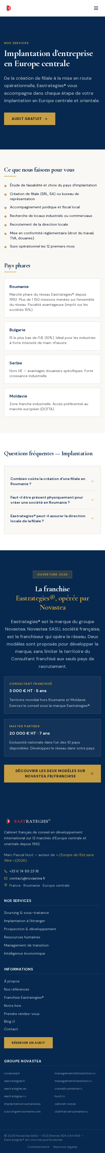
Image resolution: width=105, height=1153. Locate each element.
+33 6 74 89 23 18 (24, 871)
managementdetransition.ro (75, 1073)
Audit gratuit (27, 118)
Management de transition (26, 945)
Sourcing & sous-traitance (26, 912)
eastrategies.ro (15, 1096)
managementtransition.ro (73, 1081)
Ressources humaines (22, 937)
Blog (7, 1021)
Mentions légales (65, 1147)
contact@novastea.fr (27, 878)
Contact (11, 1029)
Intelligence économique (24, 953)
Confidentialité (38, 1147)
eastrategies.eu (15, 1089)
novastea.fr (12, 1073)
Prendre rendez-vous (22, 1013)
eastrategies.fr (14, 1081)
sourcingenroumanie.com (22, 1111)
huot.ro (60, 1096)
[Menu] (96, 8)
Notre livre (12, 1005)
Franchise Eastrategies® (24, 997)
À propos (12, 981)
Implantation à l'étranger (24, 920)
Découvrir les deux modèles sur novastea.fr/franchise (50, 773)
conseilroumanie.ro (68, 1089)
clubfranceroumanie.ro (71, 1111)
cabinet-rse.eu (65, 1104)
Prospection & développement (30, 929)
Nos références (16, 989)
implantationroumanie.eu (22, 1104)
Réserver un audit (28, 1043)
